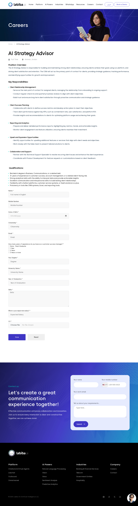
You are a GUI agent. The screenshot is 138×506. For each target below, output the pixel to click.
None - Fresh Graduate (18, 246)
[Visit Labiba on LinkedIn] (104, 497)
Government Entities (84, 477)
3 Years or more (15, 252)
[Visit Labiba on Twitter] (115, 497)
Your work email (80, 392)
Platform (39, 4)
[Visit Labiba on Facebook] (109, 497)
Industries (59, 4)
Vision (44, 473)
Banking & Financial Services (87, 469)
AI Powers (49, 4)
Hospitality (80, 480)
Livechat (11, 473)
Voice (44, 477)
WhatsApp (70, 4)
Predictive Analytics (50, 484)
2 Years (12, 250)
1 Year (12, 248)
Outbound (12, 477)
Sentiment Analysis (49, 480)
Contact (99, 4)
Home (31, 4)
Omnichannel (13, 480)
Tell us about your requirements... (87, 403)
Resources (80, 4)
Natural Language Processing (54, 469)
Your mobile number (109, 380)
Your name (78, 380)
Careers (90, 4)
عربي (109, 4)
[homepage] (17, 4)
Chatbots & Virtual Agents (18, 469)
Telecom (79, 473)
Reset (36, 337)
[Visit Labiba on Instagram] (120, 497)
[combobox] (105, 384)
